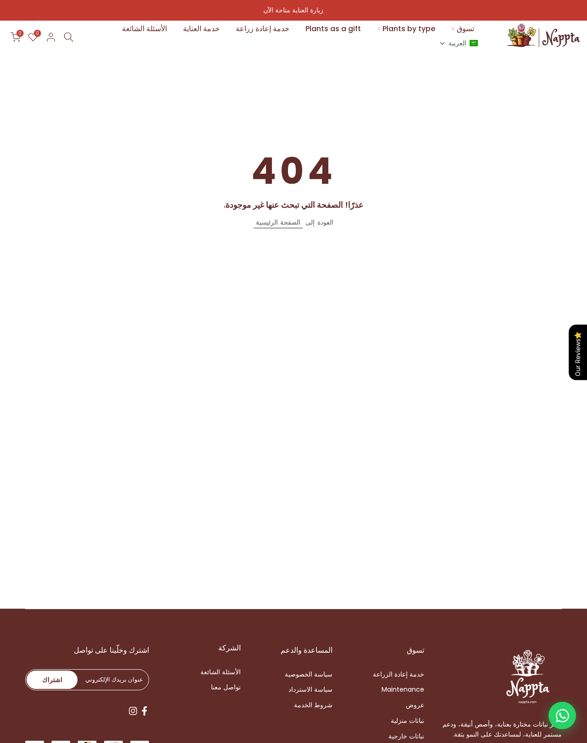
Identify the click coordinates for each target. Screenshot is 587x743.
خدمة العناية (201, 28)
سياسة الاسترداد (310, 689)
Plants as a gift (333, 28)
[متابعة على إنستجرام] (133, 711)
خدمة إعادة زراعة (262, 28)
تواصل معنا (226, 687)
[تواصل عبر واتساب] (562, 715)
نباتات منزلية (407, 720)
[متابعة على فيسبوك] (144, 711)
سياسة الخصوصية (308, 674)
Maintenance (403, 689)
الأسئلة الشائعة (144, 28)
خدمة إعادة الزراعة (398, 674)
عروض (415, 705)
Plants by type (408, 28)
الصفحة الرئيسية (278, 222)
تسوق (465, 28)
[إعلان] (293, 10)
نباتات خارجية (406, 736)
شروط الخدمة (313, 705)
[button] (458, 43)
